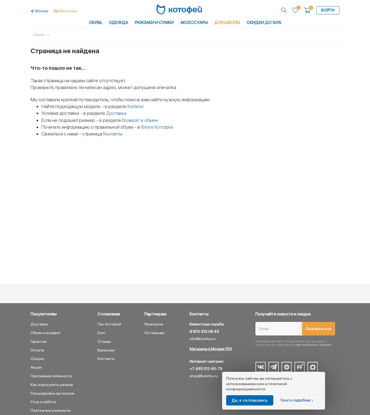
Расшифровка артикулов (52, 393)
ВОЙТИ (328, 10)
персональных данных (313, 345)
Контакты (112, 134)
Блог (102, 333)
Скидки (37, 358)
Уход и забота (43, 402)
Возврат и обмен (140, 120)
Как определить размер (52, 384)
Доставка (116, 113)
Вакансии (106, 350)
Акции (36, 367)
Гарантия (39, 341)
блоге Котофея (157, 127)
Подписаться (319, 329)
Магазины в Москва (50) (211, 349)
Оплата (37, 350)
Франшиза (153, 324)
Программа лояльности (51, 376)
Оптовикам (154, 333)
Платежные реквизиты (51, 410)
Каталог (136, 106)
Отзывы (104, 341)
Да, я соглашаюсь (250, 400)
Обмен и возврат (46, 333)
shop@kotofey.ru (204, 376)
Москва (41, 11)
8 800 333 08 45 (204, 331)
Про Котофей (109, 324)
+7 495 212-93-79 (206, 368)
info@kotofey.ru (203, 339)
